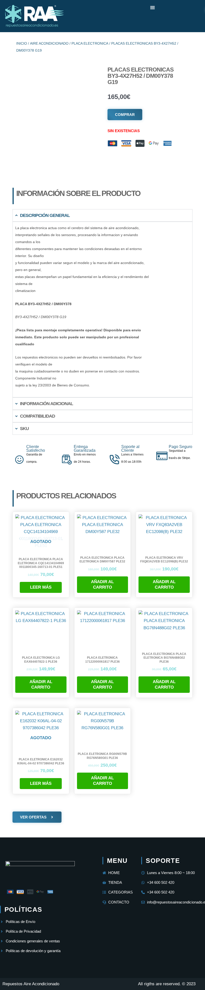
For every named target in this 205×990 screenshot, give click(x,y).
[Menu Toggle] (152, 7)
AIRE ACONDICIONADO (49, 43)
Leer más (41, 587)
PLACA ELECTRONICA (90, 43)
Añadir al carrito (102, 584)
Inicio (21, 43)
